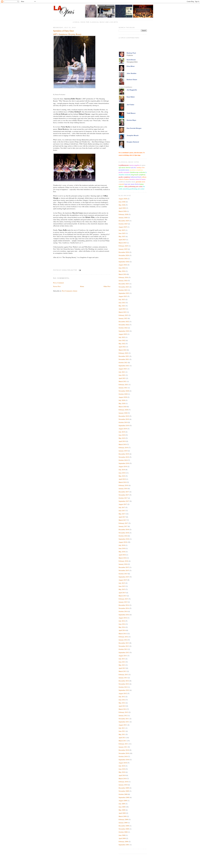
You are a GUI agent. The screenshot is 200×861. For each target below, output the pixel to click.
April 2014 (122, 630)
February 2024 (123, 277)
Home (82, 286)
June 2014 (122, 624)
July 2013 (122, 659)
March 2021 (123, 381)
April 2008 (122, 838)
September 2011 (124, 722)
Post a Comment (58, 283)
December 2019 (124, 416)
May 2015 (122, 589)
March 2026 (123, 211)
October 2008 (123, 832)
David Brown (131, 60)
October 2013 (123, 649)
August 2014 (123, 618)
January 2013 (123, 678)
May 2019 (122, 438)
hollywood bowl (136, 177)
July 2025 (122, 230)
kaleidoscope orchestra (137, 172)
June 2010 (122, 769)
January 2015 (123, 602)
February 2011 (123, 744)
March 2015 (123, 596)
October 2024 (123, 258)
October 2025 (123, 224)
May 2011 (122, 734)
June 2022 (122, 340)
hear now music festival (132, 184)
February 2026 (123, 214)
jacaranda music (124, 170)
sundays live (141, 167)
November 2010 (124, 753)
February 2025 (123, 246)
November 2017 (124, 495)
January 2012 (123, 715)
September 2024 (124, 262)
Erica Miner (131, 66)
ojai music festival (124, 167)
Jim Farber (130, 104)
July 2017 (122, 507)
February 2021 (123, 384)
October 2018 (123, 460)
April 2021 (122, 378)
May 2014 (122, 627)
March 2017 (123, 520)
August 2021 (123, 369)
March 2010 (123, 778)
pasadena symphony (136, 170)
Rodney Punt (131, 53)
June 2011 (122, 731)
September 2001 (124, 845)
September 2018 (124, 463)
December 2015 (124, 567)
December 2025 (124, 221)
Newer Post (57, 286)
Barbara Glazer (132, 79)
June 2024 (122, 268)
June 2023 (122, 302)
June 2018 (122, 473)
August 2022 (123, 334)
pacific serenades (124, 172)
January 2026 (123, 217)
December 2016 (124, 529)
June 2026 (122, 202)
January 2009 (123, 822)
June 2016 (122, 548)
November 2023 (124, 287)
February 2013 (123, 674)
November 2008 (124, 829)
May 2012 (122, 703)
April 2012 (122, 706)
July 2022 (122, 337)
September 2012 (124, 690)
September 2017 (124, 501)
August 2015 (123, 580)
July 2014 (122, 621)
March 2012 (123, 709)
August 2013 (123, 656)
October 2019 (123, 422)
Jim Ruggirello (132, 90)
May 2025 (122, 236)
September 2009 (124, 797)
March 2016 (123, 558)
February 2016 (123, 561)
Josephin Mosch (133, 135)
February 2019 (123, 447)
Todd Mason (131, 113)
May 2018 (122, 476)
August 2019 (123, 429)
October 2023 (123, 290)
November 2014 (124, 608)
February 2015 (123, 599)
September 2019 (124, 425)
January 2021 (123, 388)
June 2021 (122, 375)
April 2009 (122, 813)
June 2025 (122, 233)
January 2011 (123, 747)
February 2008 (123, 841)
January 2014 (123, 640)
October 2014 (123, 611)
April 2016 (122, 555)
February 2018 (123, 485)
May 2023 (122, 306)
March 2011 (123, 741)
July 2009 (122, 804)
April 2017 (122, 517)
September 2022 (124, 331)
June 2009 (122, 807)
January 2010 (123, 785)
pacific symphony (124, 177)
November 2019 (124, 419)
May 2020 (122, 403)
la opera (142, 165)
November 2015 (124, 570)
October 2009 (123, 794)
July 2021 (122, 372)
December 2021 (124, 356)
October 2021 (123, 362)
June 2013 (122, 662)
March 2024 (123, 274)
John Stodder (131, 73)
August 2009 (123, 800)
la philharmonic (124, 165)
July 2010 (122, 766)
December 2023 (124, 284)
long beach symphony (138, 174)
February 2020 (123, 410)
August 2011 (123, 725)
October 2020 (123, 394)
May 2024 (122, 271)
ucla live (133, 167)
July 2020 (122, 400)
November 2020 (124, 391)
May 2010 (122, 772)
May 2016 (122, 552)
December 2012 (124, 681)
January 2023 (123, 318)
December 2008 (124, 826)
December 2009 (124, 788)
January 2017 (123, 526)
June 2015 (122, 586)
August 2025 (123, 227)
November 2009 (124, 791)
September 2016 (124, 539)
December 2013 (124, 643)
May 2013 (122, 665)
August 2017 (123, 504)
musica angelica (134, 165)
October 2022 (123, 328)
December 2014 (124, 605)
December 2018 (124, 454)
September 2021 (124, 366)
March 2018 (123, 482)
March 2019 (123, 444)
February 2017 (123, 523)
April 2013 (122, 668)
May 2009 (122, 810)
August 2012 (123, 693)
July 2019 (122, 432)
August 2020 (123, 397)
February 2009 (123, 819)
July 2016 (122, 545)
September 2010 (124, 759)
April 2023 (122, 309)
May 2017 (122, 514)
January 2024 (123, 280)
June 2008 (122, 835)
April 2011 (122, 737)
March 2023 (123, 312)
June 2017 (122, 510)
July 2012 (122, 696)
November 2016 (124, 533)
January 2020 (123, 413)
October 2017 (123, 498)
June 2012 (122, 700)
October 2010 (123, 756)
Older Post (107, 286)
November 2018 (124, 457)
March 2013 (123, 671)
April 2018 (122, 479)
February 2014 (123, 637)
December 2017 (124, 492)
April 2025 (122, 239)
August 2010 (123, 763)
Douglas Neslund (133, 142)
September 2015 (124, 577)
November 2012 (124, 684)
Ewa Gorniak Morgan (134, 128)
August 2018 (123, 466)
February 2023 (123, 315)
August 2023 (123, 296)
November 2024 (124, 255)
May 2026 (122, 205)
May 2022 (122, 343)
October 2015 (123, 574)
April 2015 (122, 592)
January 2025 (123, 249)
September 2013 (124, 652)
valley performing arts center (133, 186)
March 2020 (123, 406)
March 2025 (123, 243)
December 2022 (124, 321)
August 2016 (123, 542)
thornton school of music (137, 179)
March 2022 (123, 350)
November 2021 (124, 359)
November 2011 (124, 719)
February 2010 (123, 782)
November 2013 (124, 646)
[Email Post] (79, 270)
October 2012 (123, 687)
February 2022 (123, 353)
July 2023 (122, 299)
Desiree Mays (131, 120)
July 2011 (122, 728)
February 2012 (123, 712)
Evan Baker (131, 97)
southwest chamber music (127, 182)
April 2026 (122, 208)
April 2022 (122, 347)
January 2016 (123, 564)
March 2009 (123, 816)
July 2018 (122, 469)
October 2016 (123, 536)
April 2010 (122, 775)
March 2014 (123, 633)
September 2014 (124, 615)
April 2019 (122, 441)
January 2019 (123, 451)
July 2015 (122, 583)
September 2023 (124, 293)
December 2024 (124, 252)
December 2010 (124, 750)
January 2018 (123, 488)
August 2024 (123, 265)
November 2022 (124, 325)
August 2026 (123, 199)
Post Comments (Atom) (69, 291)
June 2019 (122, 435)
